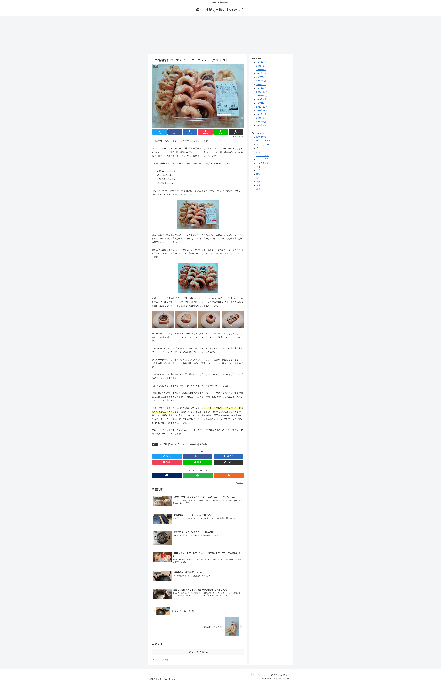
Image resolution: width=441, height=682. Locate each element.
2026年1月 (261, 88)
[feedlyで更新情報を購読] (198, 475)
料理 (155, 444)
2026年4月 (261, 77)
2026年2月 (261, 84)
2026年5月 (261, 73)
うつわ (259, 148)
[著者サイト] (167, 475)
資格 (258, 185)
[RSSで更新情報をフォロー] (229, 475)
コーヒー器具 (262, 159)
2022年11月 (261, 110)
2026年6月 (261, 70)
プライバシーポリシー (261, 675)
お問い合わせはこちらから (280, 675)
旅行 (258, 178)
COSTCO (164, 444)
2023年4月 (261, 103)
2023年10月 (261, 96)
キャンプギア (262, 155)
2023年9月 (261, 99)
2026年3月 (261, 81)
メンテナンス (262, 163)
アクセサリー (262, 144)
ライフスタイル (263, 167)
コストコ (173, 444)
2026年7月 (261, 66)
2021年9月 (261, 125)
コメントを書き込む (198, 651)
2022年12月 (261, 107)
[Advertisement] (220, 35)
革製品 (259, 189)
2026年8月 (261, 62)
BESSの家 (261, 137)
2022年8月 (261, 114)
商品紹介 (204, 444)
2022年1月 (261, 122)
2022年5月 (261, 118)
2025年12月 (261, 92)
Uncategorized (263, 141)
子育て (259, 170)
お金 (258, 152)
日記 (258, 181)
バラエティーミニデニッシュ (189, 444)
